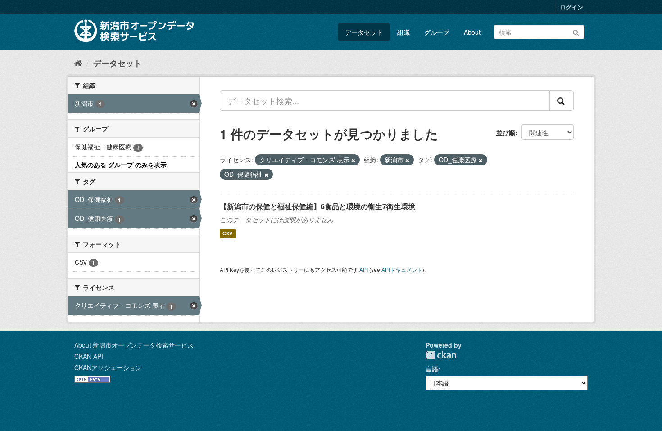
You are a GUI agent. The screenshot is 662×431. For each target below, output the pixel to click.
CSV (227, 233)
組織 (403, 32)
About (472, 32)
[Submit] (576, 31)
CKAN (441, 355)
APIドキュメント (401, 269)
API (363, 269)
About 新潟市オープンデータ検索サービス (134, 344)
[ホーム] (78, 63)
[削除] (353, 160)
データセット (364, 32)
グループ (436, 32)
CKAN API (88, 356)
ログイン (571, 7)
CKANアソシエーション (108, 367)
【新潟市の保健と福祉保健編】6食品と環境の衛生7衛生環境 (317, 206)
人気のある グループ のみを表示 (121, 164)
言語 (432, 368)
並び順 (505, 132)
